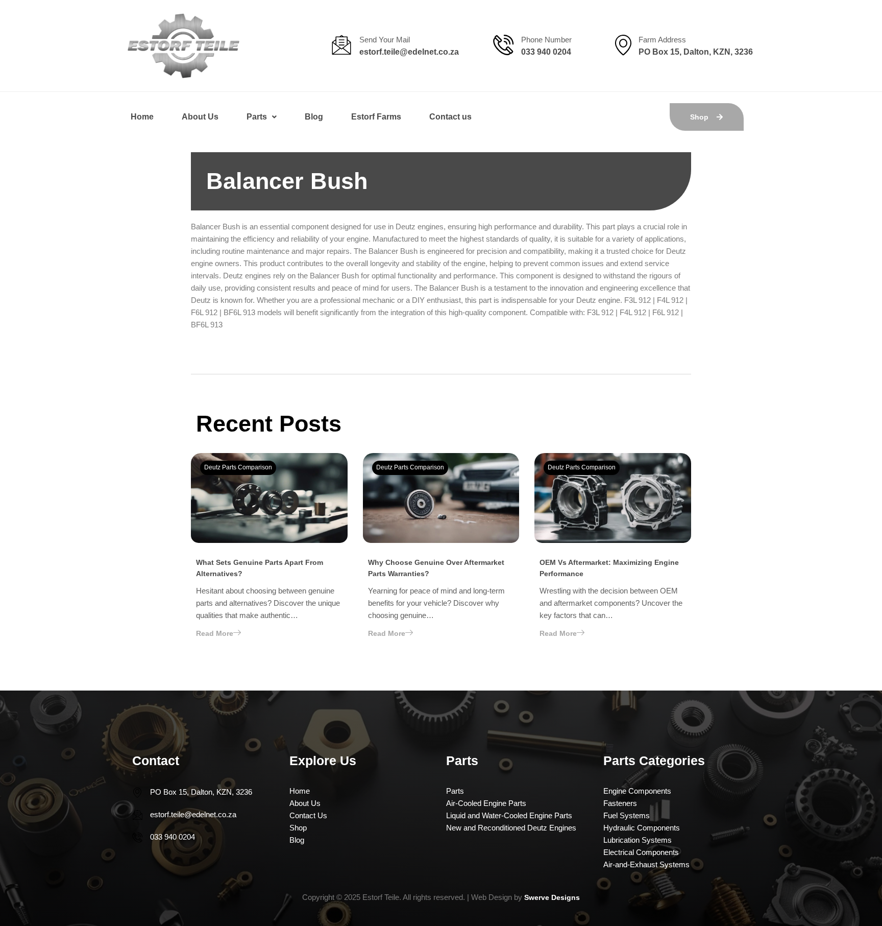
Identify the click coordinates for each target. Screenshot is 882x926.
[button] (261, 117)
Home (142, 116)
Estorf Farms (376, 116)
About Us (200, 116)
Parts (257, 116)
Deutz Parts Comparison (238, 467)
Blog (314, 116)
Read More (214, 633)
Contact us (450, 116)
